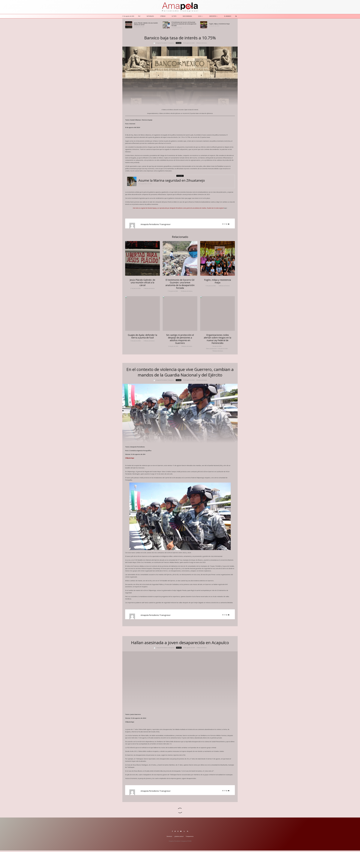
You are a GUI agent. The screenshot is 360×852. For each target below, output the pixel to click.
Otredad (162, 16)
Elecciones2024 (187, 16)
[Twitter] (175, 831)
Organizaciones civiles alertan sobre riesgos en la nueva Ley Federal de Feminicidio (217, 339)
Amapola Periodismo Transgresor (165, 43)
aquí (225, 208)
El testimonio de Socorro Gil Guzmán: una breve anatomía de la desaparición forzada (184, 23)
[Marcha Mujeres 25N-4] (217, 313)
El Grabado (227, 16)
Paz (139, 16)
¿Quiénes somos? (179, 836)
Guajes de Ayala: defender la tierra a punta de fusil (142, 336)
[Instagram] (178, 831)
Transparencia (189, 836)
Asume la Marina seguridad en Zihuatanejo (171, 180)
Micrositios (212, 16)
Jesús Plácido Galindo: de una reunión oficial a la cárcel (146, 23)
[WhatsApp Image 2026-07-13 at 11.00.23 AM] (180, 313)
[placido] (128, 24)
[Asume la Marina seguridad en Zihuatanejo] (131, 181)
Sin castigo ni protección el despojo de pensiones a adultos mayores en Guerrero (180, 339)
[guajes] (142, 313)
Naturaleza (150, 16)
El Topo (174, 16)
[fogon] (203, 24)
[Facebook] (172, 831)
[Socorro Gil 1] (166, 24)
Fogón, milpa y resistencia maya (219, 24)
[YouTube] (180, 831)
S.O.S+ (199, 16)
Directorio (169, 836)
